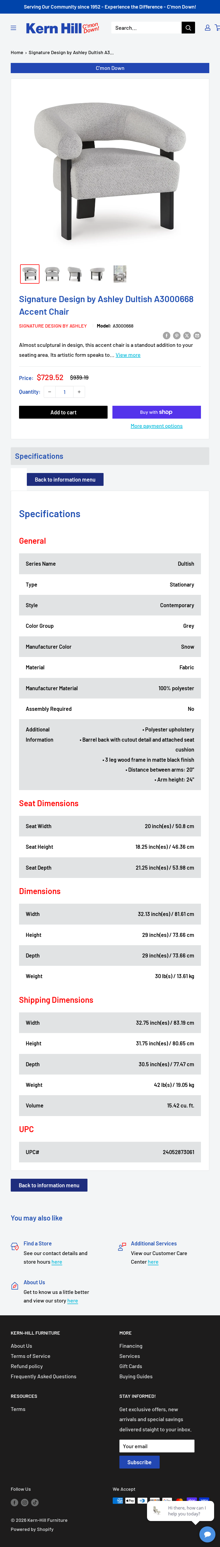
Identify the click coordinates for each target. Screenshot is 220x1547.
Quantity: (30, 391)
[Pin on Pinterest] (177, 335)
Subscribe (139, 1462)
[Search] (188, 27)
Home (17, 52)
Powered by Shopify (32, 1529)
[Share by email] (197, 335)
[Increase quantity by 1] (79, 391)
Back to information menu (65, 479)
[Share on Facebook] (166, 335)
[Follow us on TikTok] (35, 1502)
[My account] (207, 28)
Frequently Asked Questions (43, 1376)
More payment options (157, 425)
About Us (21, 1345)
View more (128, 354)
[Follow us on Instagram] (24, 1502)
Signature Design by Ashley (53, 326)
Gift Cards (130, 1366)
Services (129, 1356)
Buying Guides (136, 1376)
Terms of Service (30, 1356)
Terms (18, 1409)
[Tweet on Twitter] (187, 335)
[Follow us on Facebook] (14, 1502)
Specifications (39, 455)
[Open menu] (13, 28)
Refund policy (27, 1366)
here (57, 1261)
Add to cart (63, 412)
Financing (130, 1345)
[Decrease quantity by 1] (49, 391)
